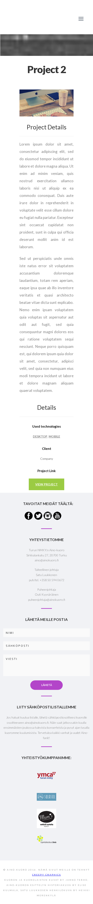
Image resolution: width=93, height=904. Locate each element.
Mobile (54, 436)
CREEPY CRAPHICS (46, 874)
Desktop (40, 436)
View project (46, 484)
